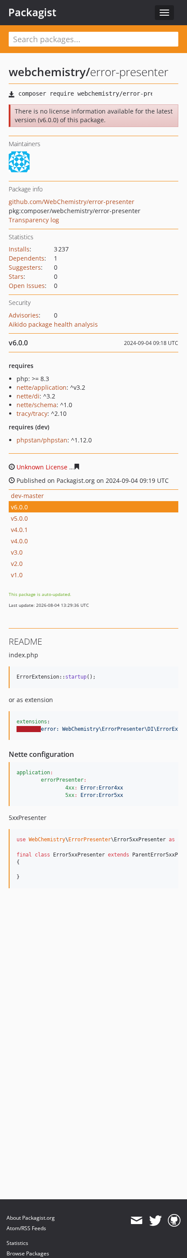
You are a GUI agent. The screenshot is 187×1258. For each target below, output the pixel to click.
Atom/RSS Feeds (26, 1228)
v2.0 (17, 563)
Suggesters (25, 267)
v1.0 (17, 575)
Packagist (32, 12)
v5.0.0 (19, 518)
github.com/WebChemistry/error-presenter (71, 201)
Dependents (26, 258)
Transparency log (34, 220)
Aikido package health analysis (53, 324)
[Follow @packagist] (155, 1220)
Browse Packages (28, 1253)
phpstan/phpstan (42, 440)
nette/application (42, 387)
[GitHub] (174, 1220)
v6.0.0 (19, 507)
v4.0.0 (19, 541)
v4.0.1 (19, 529)
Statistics (17, 1243)
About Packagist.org (31, 1217)
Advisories (24, 315)
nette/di (28, 396)
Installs (19, 249)
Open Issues (27, 285)
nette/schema (37, 405)
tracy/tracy (32, 413)
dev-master (27, 496)
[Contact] (136, 1220)
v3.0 (17, 552)
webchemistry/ (49, 72)
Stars (16, 276)
